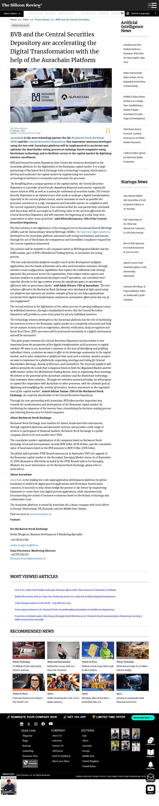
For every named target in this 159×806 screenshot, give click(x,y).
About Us (57, 735)
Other (26, 19)
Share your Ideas (60, 761)
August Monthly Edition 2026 (115, 733)
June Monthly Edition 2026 (136, 746)
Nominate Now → (141, 717)
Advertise (57, 740)
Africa (85, 740)
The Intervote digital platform (93, 232)
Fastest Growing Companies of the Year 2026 (136, 733)
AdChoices (57, 751)
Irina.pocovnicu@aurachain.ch (28, 558)
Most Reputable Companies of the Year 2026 (125, 746)
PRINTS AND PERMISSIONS (129, 776)
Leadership (28, 751)
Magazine (27, 735)
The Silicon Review (19, 128)
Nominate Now (30, 756)
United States (89, 766)
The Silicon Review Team (29, 132)
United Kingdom (90, 761)
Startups (27, 745)
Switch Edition (11, 13)
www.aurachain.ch (40, 514)
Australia (87, 745)
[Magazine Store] (8, 785)
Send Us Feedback (61, 756)
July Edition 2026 (115, 745)
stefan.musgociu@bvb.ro (24, 545)
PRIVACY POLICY (100, 776)
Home (13, 19)
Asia (84, 735)
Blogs (25, 740)
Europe (86, 751)
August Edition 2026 (125, 733)
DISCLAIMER (112, 776)
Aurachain (16, 480)
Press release (42, 19)
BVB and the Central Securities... (73, 19)
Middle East (88, 756)
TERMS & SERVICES (84, 776)
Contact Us (57, 745)
